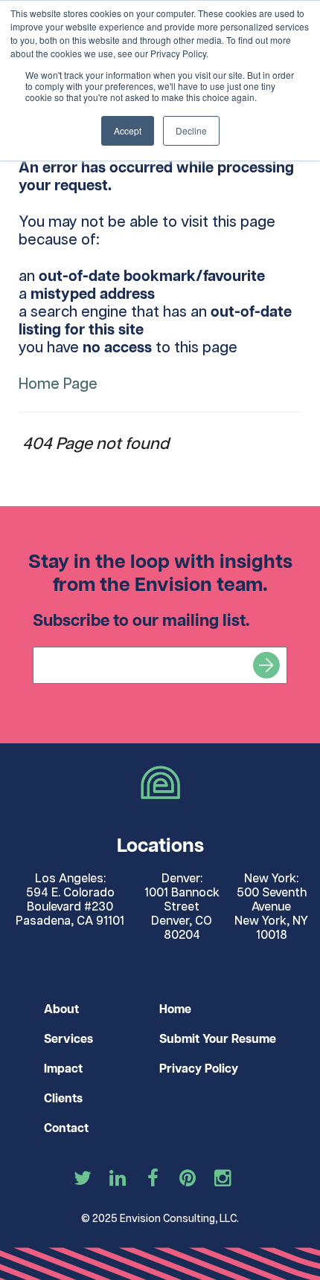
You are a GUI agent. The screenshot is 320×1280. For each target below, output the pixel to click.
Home (175, 1009)
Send (266, 665)
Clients (63, 1099)
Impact (63, 1069)
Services (68, 1039)
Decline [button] (191, 130)
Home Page (58, 384)
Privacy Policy (198, 1069)
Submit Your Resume (217, 1039)
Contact (66, 1128)
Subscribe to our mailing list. (141, 621)
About (61, 1009)
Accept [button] (127, 130)
